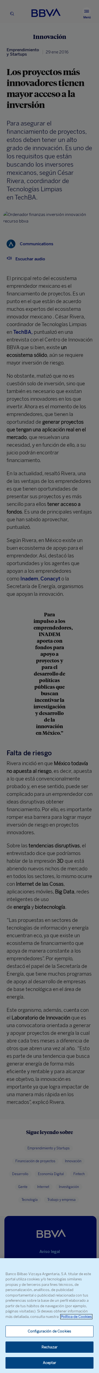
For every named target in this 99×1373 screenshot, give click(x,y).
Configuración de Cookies (49, 1331)
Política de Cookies (76, 1317)
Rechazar (49, 1347)
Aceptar (49, 1363)
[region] (49, 1315)
